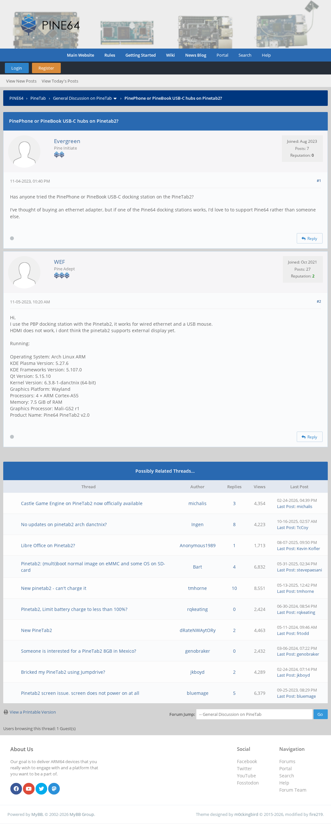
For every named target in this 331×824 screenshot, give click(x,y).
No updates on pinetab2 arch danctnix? (64, 524)
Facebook (247, 761)
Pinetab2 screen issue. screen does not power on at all (80, 693)
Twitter (244, 768)
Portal (222, 55)
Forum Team (292, 790)
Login (16, 68)
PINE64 (16, 98)
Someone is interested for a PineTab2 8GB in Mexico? (78, 651)
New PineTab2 (36, 630)
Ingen (197, 524)
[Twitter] (41, 789)
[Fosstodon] (54, 789)
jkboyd (197, 672)
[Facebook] (16, 789)
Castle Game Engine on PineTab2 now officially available (82, 503)
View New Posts (21, 81)
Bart (197, 567)
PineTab (38, 98)
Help (266, 55)
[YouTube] (29, 789)
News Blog (195, 55)
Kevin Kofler (308, 548)
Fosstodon (248, 783)
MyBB (37, 814)
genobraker (197, 651)
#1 (319, 180)
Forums (287, 761)
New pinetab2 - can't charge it (53, 588)
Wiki (170, 55)
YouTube (246, 776)
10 (234, 588)
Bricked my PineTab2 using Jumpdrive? (63, 672)
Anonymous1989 (198, 545)
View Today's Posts (60, 81)
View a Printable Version (33, 712)
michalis (197, 503)
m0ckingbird (246, 814)
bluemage (197, 693)
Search (245, 55)
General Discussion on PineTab (82, 98)
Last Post (286, 506)
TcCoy (302, 527)
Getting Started (140, 55)
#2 (319, 301)
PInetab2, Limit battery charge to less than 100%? (74, 609)
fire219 (316, 814)
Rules (109, 55)
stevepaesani (309, 570)
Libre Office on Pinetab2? (48, 545)
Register (46, 68)
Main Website (80, 55)
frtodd (303, 633)
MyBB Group (81, 814)
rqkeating (197, 609)
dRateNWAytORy (198, 630)
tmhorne (197, 588)
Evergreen (67, 141)
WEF (59, 261)
